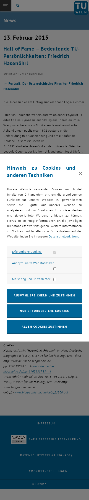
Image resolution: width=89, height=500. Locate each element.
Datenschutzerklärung (64, 236)
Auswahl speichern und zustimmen (44, 295)
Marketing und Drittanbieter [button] (31, 279)
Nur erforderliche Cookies (44, 311)
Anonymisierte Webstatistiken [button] (33, 263)
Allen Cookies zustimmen (44, 327)
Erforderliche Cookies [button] (27, 251)
